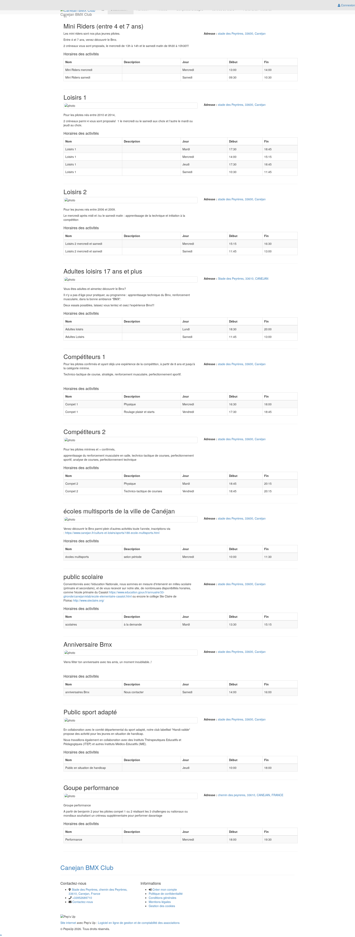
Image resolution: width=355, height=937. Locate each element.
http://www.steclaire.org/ (88, 600)
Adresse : (210, 33)
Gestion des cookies (162, 906)
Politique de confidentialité (166, 893)
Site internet (68, 923)
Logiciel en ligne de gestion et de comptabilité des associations (139, 923)
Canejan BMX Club (86, 867)
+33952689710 (82, 898)
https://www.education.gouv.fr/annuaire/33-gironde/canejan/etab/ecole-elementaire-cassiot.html (114, 594)
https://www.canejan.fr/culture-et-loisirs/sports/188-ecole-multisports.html (112, 533)
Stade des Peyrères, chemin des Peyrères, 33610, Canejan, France (98, 891)
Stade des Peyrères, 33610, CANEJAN (243, 278)
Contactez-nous (82, 902)
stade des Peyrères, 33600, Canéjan (242, 33)
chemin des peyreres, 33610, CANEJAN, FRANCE (250, 795)
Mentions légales (160, 902)
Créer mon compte (164, 889)
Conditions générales (162, 898)
